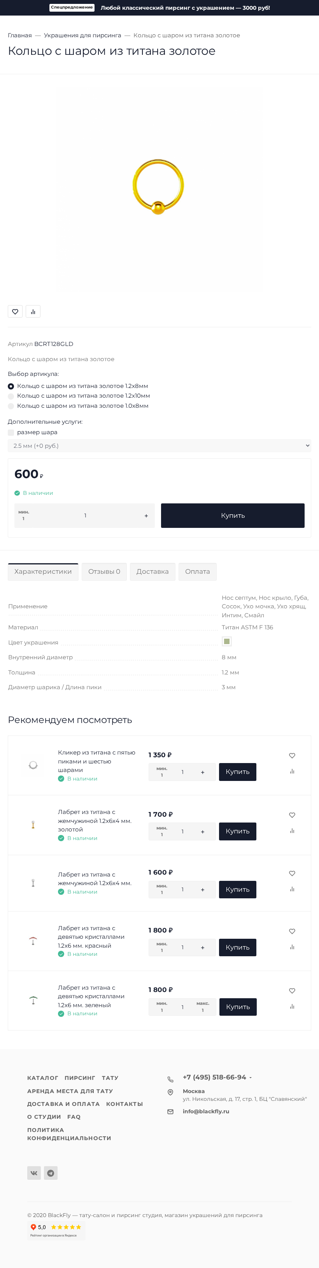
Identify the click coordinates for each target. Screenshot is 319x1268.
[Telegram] (51, 1173)
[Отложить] (292, 756)
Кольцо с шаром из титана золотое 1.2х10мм (83, 395)
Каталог (42, 1078)
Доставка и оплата (63, 1104)
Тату (110, 1078)
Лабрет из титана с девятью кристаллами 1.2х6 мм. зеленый (91, 996)
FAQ (74, 1117)
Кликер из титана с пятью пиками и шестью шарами (96, 761)
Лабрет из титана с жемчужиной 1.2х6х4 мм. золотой (94, 820)
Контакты (124, 1104)
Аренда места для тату (70, 1091)
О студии (44, 1117)
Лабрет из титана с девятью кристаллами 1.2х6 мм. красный (91, 936)
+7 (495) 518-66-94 (214, 1077)
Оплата (197, 571)
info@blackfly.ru (206, 1111)
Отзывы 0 (104, 571)
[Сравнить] (292, 771)
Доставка (153, 571)
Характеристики (43, 571)
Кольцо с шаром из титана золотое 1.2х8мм (82, 385)
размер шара (37, 432)
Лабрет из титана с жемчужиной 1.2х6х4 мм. (94, 879)
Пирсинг (80, 1078)
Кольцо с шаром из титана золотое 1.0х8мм (83, 405)
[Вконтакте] (34, 1173)
